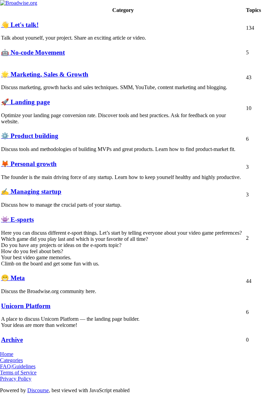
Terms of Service (18, 372)
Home (6, 354)
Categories (11, 360)
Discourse (38, 390)
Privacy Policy (15, 379)
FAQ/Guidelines (17, 366)
